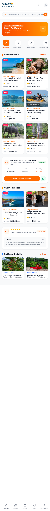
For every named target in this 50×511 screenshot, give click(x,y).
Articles (43, 254)
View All (43, 55)
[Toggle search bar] (39, 5)
